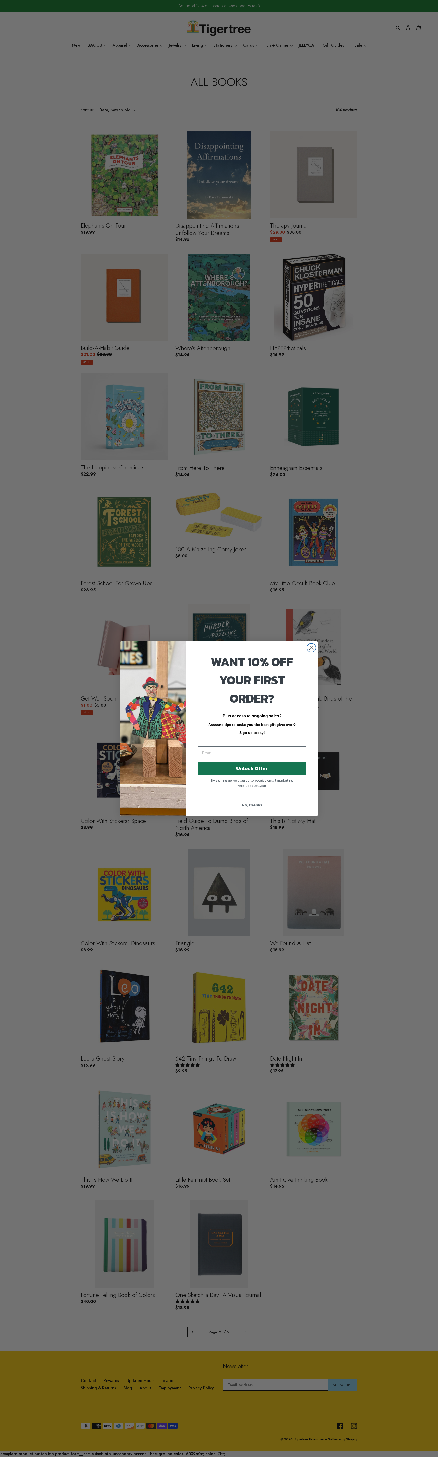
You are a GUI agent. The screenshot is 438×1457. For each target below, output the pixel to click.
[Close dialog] (311, 647)
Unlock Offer (252, 768)
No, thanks (252, 805)
